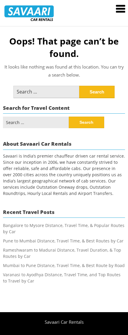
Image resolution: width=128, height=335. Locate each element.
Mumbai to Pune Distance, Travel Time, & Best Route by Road (64, 265)
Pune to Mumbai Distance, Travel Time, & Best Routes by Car (63, 241)
